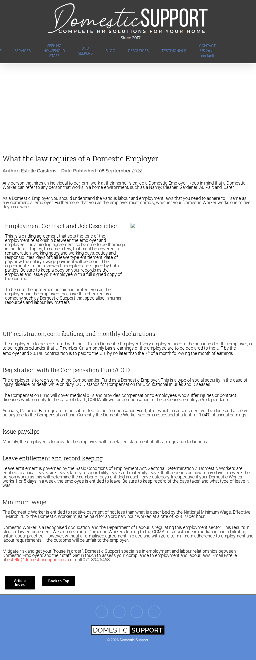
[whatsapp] (154, 612)
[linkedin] (235, 51)
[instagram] (244, 51)
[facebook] (226, 51)
